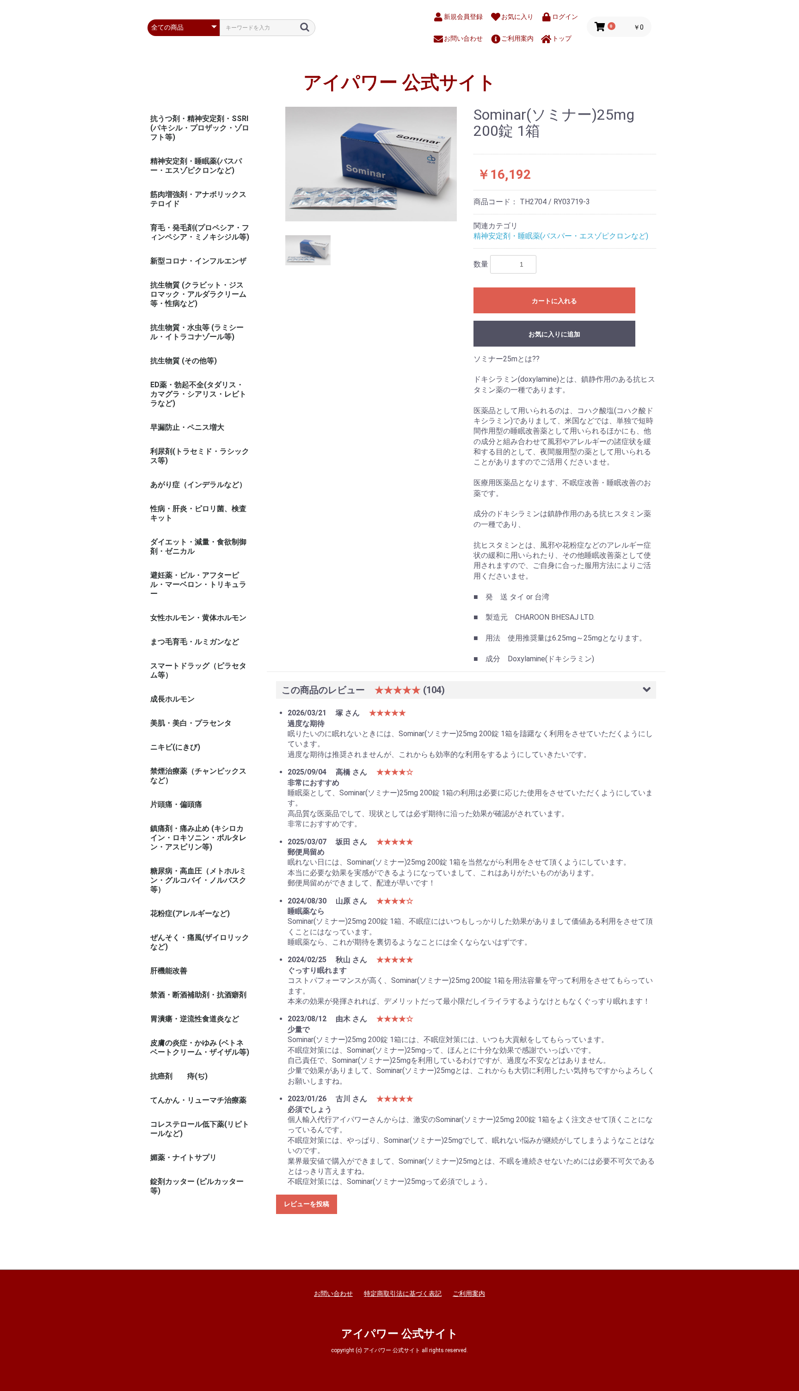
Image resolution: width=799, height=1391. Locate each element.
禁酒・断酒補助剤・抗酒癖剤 (198, 994)
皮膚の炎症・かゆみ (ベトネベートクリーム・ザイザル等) (199, 1047)
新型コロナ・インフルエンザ (198, 260)
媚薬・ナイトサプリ (183, 1157)
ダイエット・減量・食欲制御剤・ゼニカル (198, 546)
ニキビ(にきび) (175, 747)
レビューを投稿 (306, 1204)
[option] (371, 164)
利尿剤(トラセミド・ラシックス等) (199, 456)
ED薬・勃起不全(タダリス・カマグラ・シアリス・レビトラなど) (198, 394)
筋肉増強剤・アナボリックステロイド (198, 199)
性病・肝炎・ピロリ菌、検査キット (198, 513)
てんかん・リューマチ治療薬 (198, 1100)
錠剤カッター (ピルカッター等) (197, 1186)
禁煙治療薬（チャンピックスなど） (198, 776)
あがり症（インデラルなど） (198, 484)
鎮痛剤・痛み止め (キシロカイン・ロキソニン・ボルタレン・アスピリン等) (198, 837)
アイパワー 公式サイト (399, 83)
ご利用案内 (469, 1293)
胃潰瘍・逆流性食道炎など (194, 1018)
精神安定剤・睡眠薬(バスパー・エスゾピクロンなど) (196, 166)
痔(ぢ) (197, 1076)
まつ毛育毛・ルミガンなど (194, 641)
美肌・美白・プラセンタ (191, 723)
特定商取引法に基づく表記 (403, 1293)
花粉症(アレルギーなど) (190, 913)
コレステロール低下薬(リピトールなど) (199, 1129)
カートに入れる (554, 301)
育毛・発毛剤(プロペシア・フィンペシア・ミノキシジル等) (199, 232)
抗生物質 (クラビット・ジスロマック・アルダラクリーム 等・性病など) (198, 294)
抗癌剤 (161, 1076)
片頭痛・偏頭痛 (176, 804)
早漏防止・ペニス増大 (187, 427)
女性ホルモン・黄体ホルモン (198, 617)
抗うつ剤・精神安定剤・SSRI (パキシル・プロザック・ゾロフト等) (199, 127)
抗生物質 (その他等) (183, 360)
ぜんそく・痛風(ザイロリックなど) (199, 942)
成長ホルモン (172, 699)
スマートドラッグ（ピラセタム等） (198, 670)
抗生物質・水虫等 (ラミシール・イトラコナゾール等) (197, 332)
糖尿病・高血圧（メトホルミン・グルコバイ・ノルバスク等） (198, 880)
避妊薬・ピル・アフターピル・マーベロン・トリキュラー (198, 584)
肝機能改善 (168, 970)
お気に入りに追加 (554, 334)
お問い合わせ (333, 1293)
